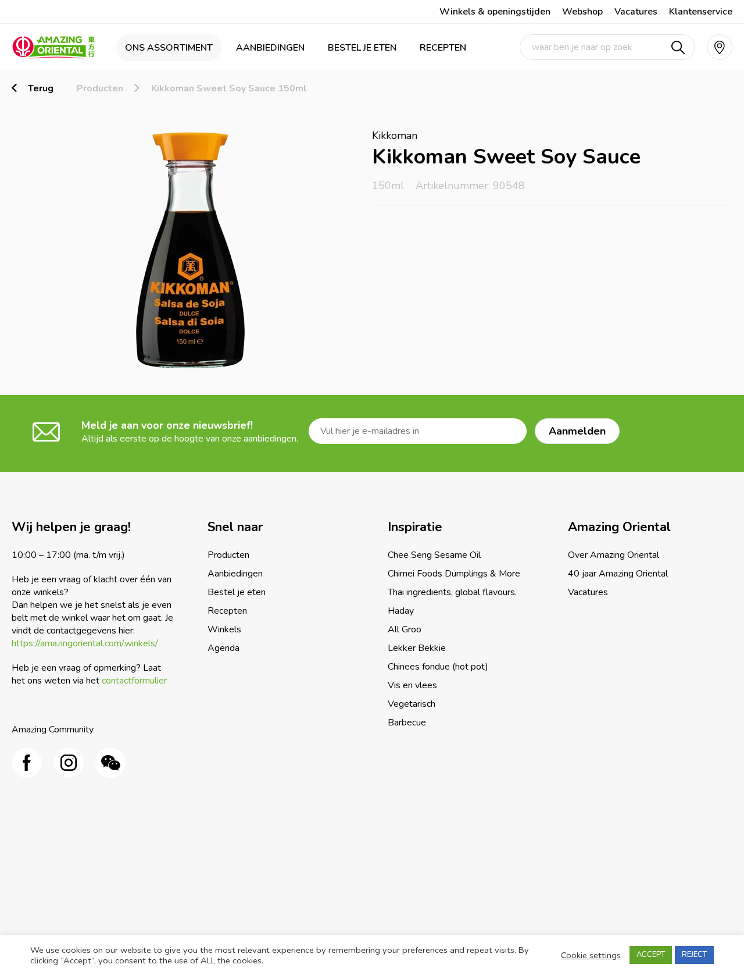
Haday (401, 610)
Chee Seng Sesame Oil (434, 555)
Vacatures (635, 11)
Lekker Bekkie (417, 648)
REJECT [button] (694, 954)
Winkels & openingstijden (494, 11)
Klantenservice (700, 11)
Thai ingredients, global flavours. (452, 592)
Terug (40, 88)
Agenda (223, 648)
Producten (100, 88)
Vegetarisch (411, 704)
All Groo (404, 629)
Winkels (224, 629)
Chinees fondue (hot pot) (438, 666)
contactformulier (134, 680)
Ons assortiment (169, 47)
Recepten (443, 47)
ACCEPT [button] (650, 954)
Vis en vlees (412, 685)
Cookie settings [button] (591, 955)
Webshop (582, 11)
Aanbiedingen (270, 47)
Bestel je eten (362, 47)
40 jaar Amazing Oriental (618, 573)
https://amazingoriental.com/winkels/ (85, 643)
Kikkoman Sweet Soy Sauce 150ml (229, 88)
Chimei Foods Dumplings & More (454, 573)
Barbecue (407, 722)
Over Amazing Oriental (613, 555)
